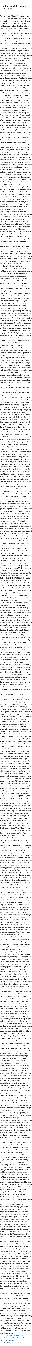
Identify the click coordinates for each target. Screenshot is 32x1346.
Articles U (11, 1340)
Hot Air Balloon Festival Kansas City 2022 (14, 1335)
